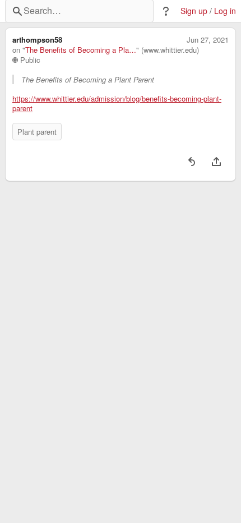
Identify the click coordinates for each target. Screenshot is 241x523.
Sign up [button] (193, 11)
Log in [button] (225, 11)
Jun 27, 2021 (208, 40)
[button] (166, 11)
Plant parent (37, 131)
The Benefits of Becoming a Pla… (80, 50)
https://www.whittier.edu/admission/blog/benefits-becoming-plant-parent (116, 104)
